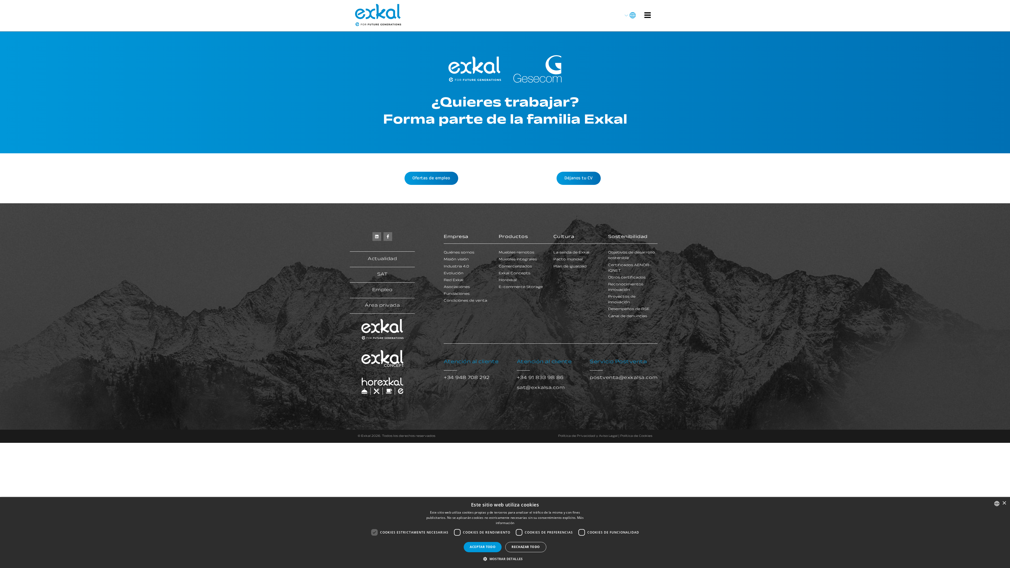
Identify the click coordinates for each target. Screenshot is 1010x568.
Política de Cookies (636, 436)
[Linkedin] (376, 236)
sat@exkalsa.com (541, 388)
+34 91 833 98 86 (540, 378)
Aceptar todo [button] (483, 547)
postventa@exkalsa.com (624, 378)
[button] (505, 559)
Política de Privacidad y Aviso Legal (588, 436)
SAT (382, 275)
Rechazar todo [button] (526, 547)
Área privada (382, 306)
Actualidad (382, 259)
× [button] (1004, 503)
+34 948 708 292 (467, 378)
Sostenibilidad (628, 237)
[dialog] (505, 532)
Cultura (563, 237)
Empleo (382, 290)
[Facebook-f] (387, 236)
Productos (513, 237)
